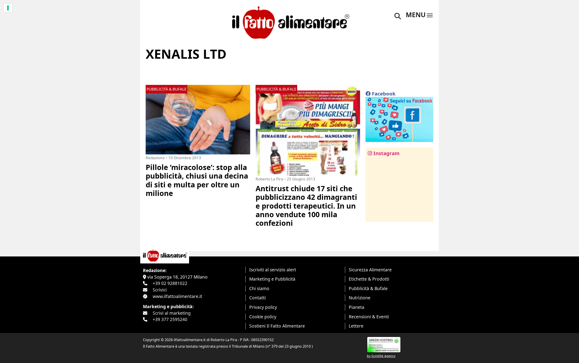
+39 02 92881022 (170, 283)
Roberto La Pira (269, 179)
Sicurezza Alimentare (370, 270)
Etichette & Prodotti (369, 279)
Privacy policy (263, 307)
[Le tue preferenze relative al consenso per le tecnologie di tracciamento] (8, 8)
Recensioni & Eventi (369, 317)
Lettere (356, 326)
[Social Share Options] (372, 216)
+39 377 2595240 (170, 319)
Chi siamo (259, 288)
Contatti (257, 298)
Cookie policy (262, 317)
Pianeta (356, 307)
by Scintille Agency (381, 356)
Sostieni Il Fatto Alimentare (277, 326)
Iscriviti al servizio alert (272, 270)
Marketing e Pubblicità (272, 279)
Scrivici (160, 290)
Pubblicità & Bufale (368, 288)
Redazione (155, 157)
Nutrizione (359, 298)
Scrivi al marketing (172, 313)
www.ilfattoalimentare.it (177, 296)
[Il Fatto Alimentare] (289, 22)
